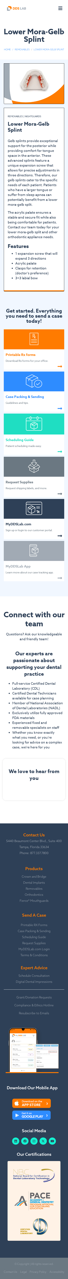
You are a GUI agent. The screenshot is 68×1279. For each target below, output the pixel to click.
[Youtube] (52, 1141)
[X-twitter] (43, 1141)
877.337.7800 (39, 853)
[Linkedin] (15, 1141)
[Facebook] (24, 1141)
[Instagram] (34, 1141)
